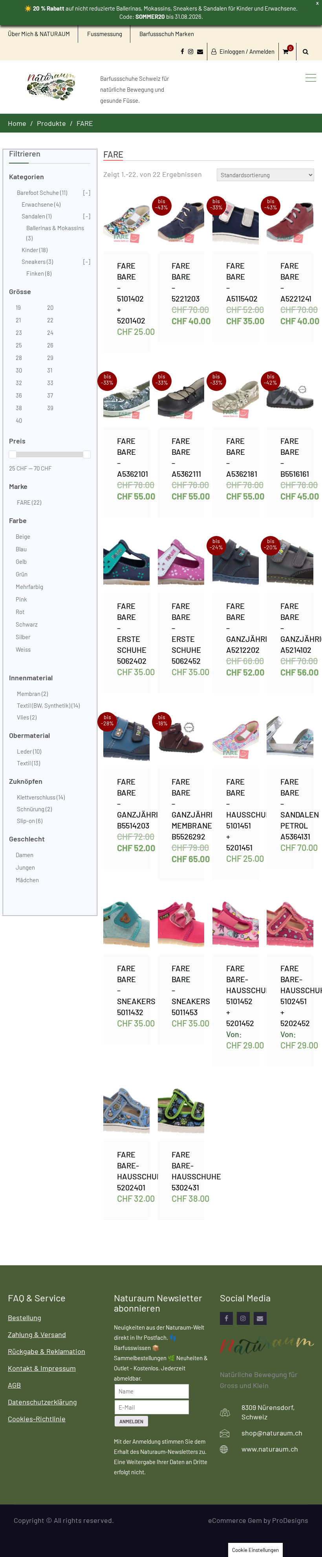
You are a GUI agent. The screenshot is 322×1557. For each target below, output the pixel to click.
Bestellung (24, 1317)
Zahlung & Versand (37, 1334)
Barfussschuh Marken (166, 33)
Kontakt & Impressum (42, 1368)
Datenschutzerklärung (42, 1401)
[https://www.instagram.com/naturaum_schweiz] (243, 1318)
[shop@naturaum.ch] (260, 1318)
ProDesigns (290, 1520)
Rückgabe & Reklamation (46, 1351)
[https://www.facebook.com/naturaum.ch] (226, 1318)
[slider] (12, 454)
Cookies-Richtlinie (37, 1418)
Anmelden (131, 1421)
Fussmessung (104, 33)
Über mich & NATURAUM (39, 33)
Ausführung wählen (134, 225)
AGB (14, 1385)
